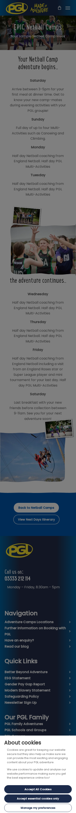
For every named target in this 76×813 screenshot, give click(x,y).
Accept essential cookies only (38, 799)
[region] (38, 774)
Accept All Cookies (37, 789)
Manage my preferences (38, 808)
